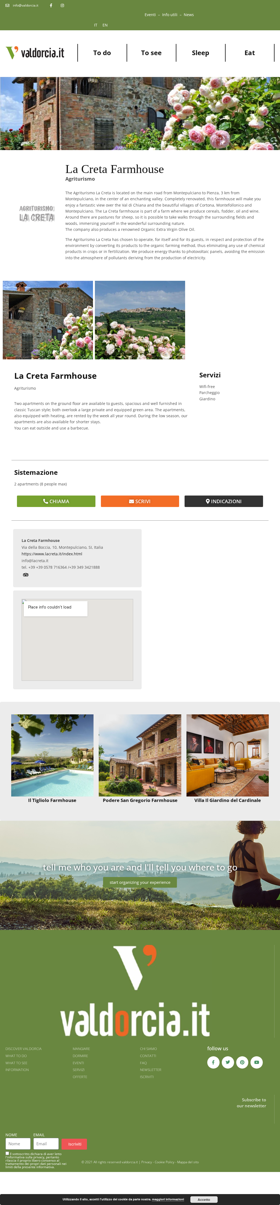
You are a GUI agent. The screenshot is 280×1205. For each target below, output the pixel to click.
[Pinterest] (242, 1062)
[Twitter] (228, 1062)
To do (102, 52)
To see (151, 52)
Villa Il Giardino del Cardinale (227, 800)
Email (39, 1134)
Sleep (200, 52)
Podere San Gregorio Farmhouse (140, 800)
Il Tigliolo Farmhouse (52, 800)
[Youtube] (256, 1062)
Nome (11, 1134)
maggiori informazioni (168, 1199)
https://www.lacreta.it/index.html (52, 553)
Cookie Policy (164, 1162)
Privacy (146, 1162)
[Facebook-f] (213, 1062)
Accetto (204, 1199)
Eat (249, 52)
